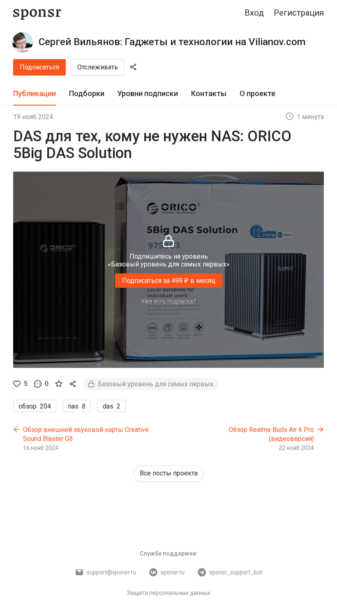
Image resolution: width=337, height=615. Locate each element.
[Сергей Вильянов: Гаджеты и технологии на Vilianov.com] (22, 42)
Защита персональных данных (168, 593)
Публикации (34, 93)
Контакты (208, 93)
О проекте (257, 93)
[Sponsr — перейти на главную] (37, 12)
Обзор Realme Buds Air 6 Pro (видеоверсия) (271, 434)
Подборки (86, 93)
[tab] (34, 94)
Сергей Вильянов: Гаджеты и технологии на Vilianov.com (172, 42)
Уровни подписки (148, 93)
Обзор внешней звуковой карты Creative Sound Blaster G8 (86, 434)
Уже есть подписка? (168, 301)
